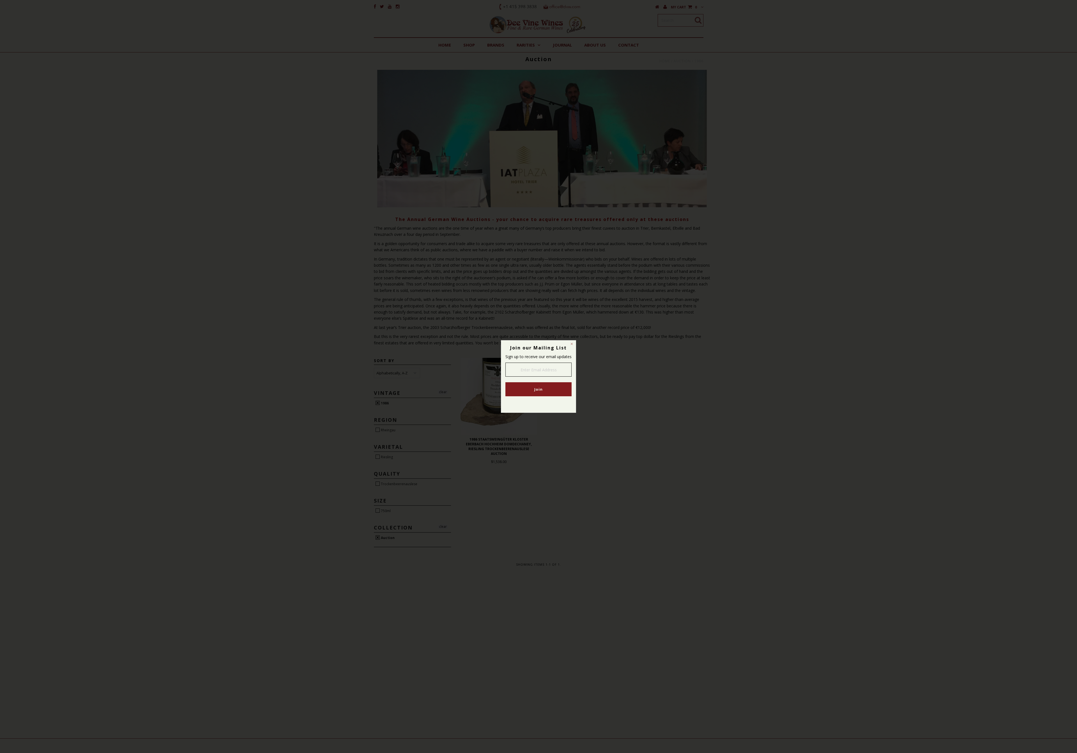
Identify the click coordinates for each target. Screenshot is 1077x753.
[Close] (571, 344)
